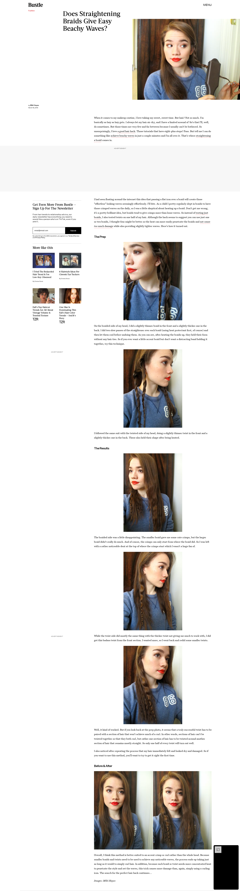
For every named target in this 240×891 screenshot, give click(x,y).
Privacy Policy (40, 237)
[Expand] (216, 847)
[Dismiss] (235, 847)
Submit (73, 230)
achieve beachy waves (122, 135)
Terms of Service (73, 236)
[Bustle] (35, 5)
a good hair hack (126, 131)
